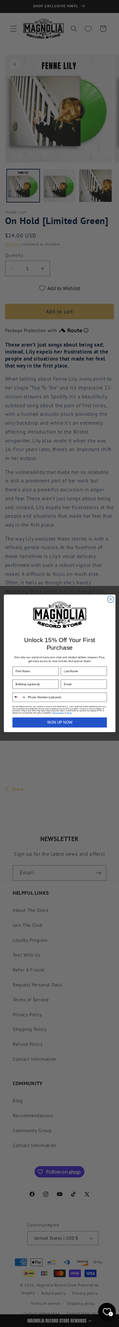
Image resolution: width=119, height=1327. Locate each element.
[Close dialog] (110, 599)
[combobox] (19, 697)
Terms (68, 713)
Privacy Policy (58, 713)
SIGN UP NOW (59, 722)
